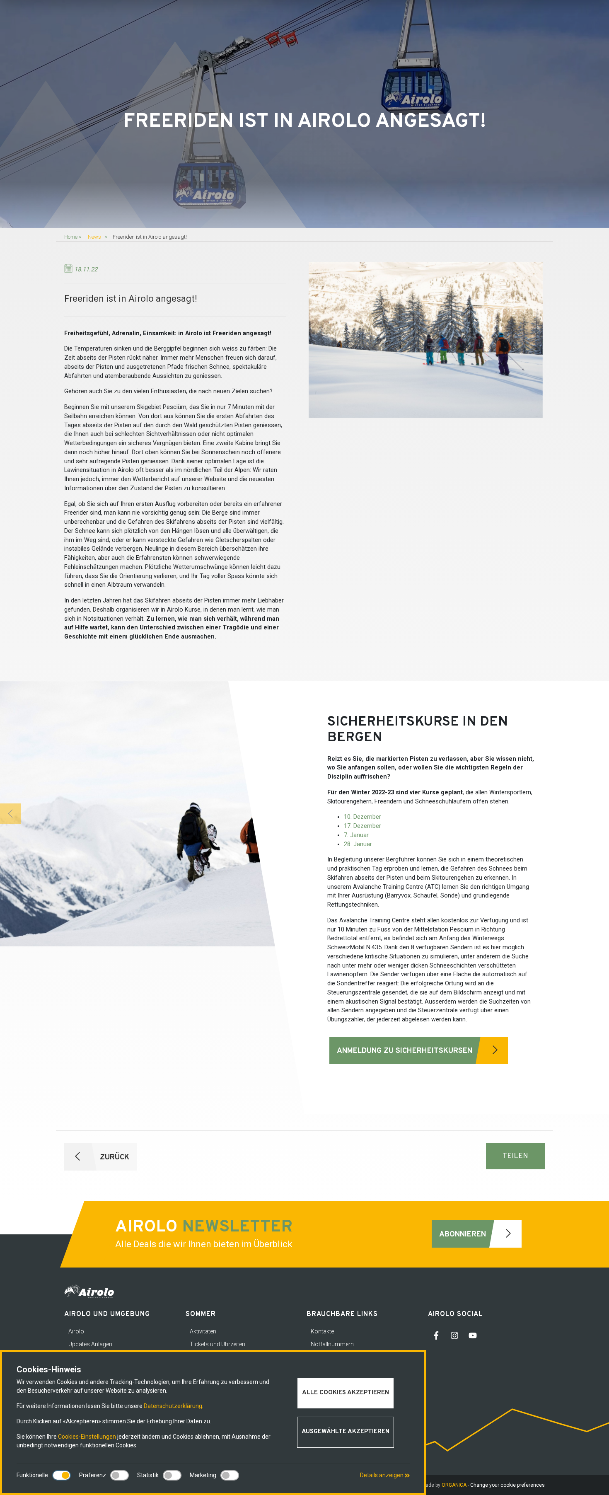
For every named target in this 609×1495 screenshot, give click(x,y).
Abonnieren (463, 1234)
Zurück (113, 1157)
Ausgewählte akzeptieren (345, 1432)
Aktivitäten (203, 1331)
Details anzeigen (382, 1475)
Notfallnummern (332, 1344)
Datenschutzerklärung (173, 1406)
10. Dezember (362, 816)
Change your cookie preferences (507, 1485)
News (94, 237)
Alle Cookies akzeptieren (345, 1393)
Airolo (76, 1331)
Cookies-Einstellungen (87, 1436)
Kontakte (322, 1331)
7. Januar (356, 835)
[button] (10, 813)
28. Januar (358, 844)
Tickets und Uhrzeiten (217, 1344)
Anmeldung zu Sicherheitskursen (405, 1051)
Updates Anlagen (90, 1344)
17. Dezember (362, 826)
